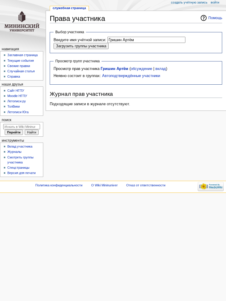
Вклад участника (19, 146)
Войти (215, 2)
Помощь (215, 18)
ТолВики (13, 106)
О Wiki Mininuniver (104, 185)
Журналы (14, 151)
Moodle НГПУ (17, 96)
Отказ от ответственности (145, 185)
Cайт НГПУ (15, 90)
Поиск (6, 120)
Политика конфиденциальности (58, 185)
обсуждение (141, 69)
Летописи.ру (16, 101)
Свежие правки (18, 66)
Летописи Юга (18, 112)
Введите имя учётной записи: (80, 40)
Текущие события (20, 60)
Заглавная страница (22, 55)
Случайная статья (21, 71)
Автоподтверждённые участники (131, 76)
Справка (13, 76)
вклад (160, 69)
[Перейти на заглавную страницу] (23, 23)
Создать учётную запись (189, 2)
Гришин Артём (114, 69)
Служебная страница (69, 8)
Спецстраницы (18, 167)
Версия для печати (21, 173)
